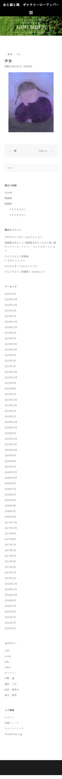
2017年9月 (10, 533)
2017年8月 (10, 539)
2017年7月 (10, 544)
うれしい (43, 150)
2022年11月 (11, 372)
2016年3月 (10, 617)
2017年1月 (10, 578)
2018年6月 (10, 494)
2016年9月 (10, 600)
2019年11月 (11, 444)
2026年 (8, 192)
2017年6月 (10, 550)
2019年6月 (10, 461)
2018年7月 (10, 489)
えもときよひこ (15, 209)
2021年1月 (10, 416)
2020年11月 (11, 427)
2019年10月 (11, 450)
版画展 (8, 198)
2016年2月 (10, 622)
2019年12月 (11, 438)
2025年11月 (11, 305)
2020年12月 (11, 422)
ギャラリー (11, 673)
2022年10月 (11, 377)
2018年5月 (10, 500)
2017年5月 (10, 556)
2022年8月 (10, 388)
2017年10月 (11, 528)
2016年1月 (10, 628)
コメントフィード (14, 728)
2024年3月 (10, 332)
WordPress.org (13, 734)
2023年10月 (11, 349)
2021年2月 (10, 411)
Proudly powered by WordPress (20, 765)
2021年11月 (11, 405)
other (8, 667)
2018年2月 (10, 516)
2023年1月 (10, 366)
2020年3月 (10, 433)
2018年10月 (11, 477)
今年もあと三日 (13, 237)
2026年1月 (10, 293)
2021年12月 (11, 399)
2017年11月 (11, 522)
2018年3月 (10, 511)
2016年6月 (10, 611)
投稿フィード (12, 723)
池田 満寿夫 (12, 689)
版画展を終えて (13, 242)
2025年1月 (10, 316)
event (8, 656)
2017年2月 (10, 572)
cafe (7, 650)
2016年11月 (11, 589)
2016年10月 (11, 595)
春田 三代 (14, 54)
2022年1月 (10, 394)
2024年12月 (11, 321)
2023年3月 (10, 360)
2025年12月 (11, 299)
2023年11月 (11, 344)
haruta (28, 66)
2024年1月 (10, 338)
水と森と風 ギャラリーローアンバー (31, 5)
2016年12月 (11, 583)
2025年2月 (10, 310)
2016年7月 (10, 606)
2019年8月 (10, 455)
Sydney (54, 765)
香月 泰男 (11, 695)
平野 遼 (9, 678)
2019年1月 (10, 466)
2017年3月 (10, 567)
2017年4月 (10, 561)
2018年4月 (10, 505)
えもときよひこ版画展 (17, 271)
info (7, 661)
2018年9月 (10, 483)
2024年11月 (11, 327)
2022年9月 (10, 383)
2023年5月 (10, 355)
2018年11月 (11, 472)
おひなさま (11, 266)
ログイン (9, 717)
